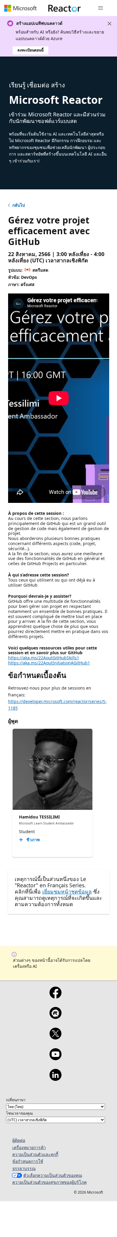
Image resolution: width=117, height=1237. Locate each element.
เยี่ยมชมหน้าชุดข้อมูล (67, 891)
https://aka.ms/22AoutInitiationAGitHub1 (49, 663)
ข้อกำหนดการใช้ (27, 1161)
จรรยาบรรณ (24, 1168)
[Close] (109, 23)
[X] (55, 1037)
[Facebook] (55, 996)
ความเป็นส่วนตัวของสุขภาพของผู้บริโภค (49, 1182)
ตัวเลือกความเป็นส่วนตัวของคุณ (52, 1175)
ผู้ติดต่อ (18, 1140)
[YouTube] (55, 1058)
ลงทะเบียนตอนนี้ (30, 50)
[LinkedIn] (55, 1079)
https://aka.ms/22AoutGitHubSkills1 (43, 658)
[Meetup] (55, 1017)
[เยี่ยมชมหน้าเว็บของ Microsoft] (20, 8)
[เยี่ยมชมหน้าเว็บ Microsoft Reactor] (64, 8)
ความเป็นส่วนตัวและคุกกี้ (35, 1154)
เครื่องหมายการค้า (29, 1147)
